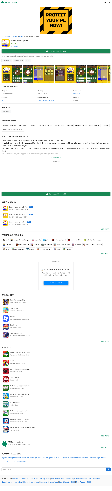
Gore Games (23, 125)
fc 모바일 (78, 244)
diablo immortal (23, 244)
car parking (48, 244)
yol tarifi (93, 458)
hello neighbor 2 (60, 240)
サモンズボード (7, 461)
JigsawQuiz (18, 482)
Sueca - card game (19, 40)
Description (7, 60)
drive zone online (45, 249)
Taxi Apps (105, 125)
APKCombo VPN (94, 478)
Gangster (69, 125)
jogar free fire (101, 458)
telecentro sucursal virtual (79, 458)
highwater (69, 249)
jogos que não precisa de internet (14, 458)
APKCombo (6, 36)
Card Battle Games (45, 125)
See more (105, 229)
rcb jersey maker (20, 461)
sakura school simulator (94, 244)
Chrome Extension (80, 478)
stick (47, 240)
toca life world (19, 249)
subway (36, 244)
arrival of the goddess (94, 240)
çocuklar (66, 458)
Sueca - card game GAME (15, 136)
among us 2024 (76, 240)
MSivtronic (14, 46)
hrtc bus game (48, 458)
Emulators (33, 125)
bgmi (7, 240)
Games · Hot (8, 295)
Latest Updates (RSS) (67, 482)
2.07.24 (8, 93)
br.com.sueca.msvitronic (46, 100)
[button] (105, 2)
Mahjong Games (94, 125)
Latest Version (10, 86)
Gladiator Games (81, 125)
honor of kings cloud (34, 458)
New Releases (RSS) (83, 482)
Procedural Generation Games (13, 130)
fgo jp (58, 249)
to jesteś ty (9, 244)
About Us (25, 478)
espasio (31, 249)
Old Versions (18, 60)
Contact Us (69, 478)
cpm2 (7, 249)
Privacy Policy (45, 478)
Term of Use (34, 478)
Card (28, 60)
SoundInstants (7, 482)
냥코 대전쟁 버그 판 (63, 244)
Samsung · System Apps (49, 482)
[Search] (108, 469)
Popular (6, 347)
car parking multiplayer (21, 240)
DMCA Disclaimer (57, 478)
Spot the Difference (9, 125)
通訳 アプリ (58, 458)
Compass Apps (59, 125)
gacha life (37, 240)
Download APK (57, 51)
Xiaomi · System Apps (31, 482)
